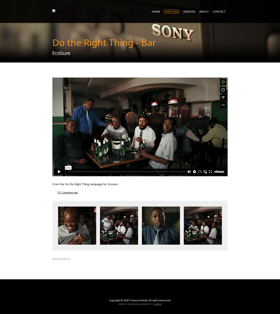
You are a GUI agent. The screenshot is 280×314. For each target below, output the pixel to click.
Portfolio (171, 11)
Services (189, 11)
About (204, 11)
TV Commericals (67, 192)
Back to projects (61, 258)
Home (156, 11)
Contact (219, 11)
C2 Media (157, 304)
